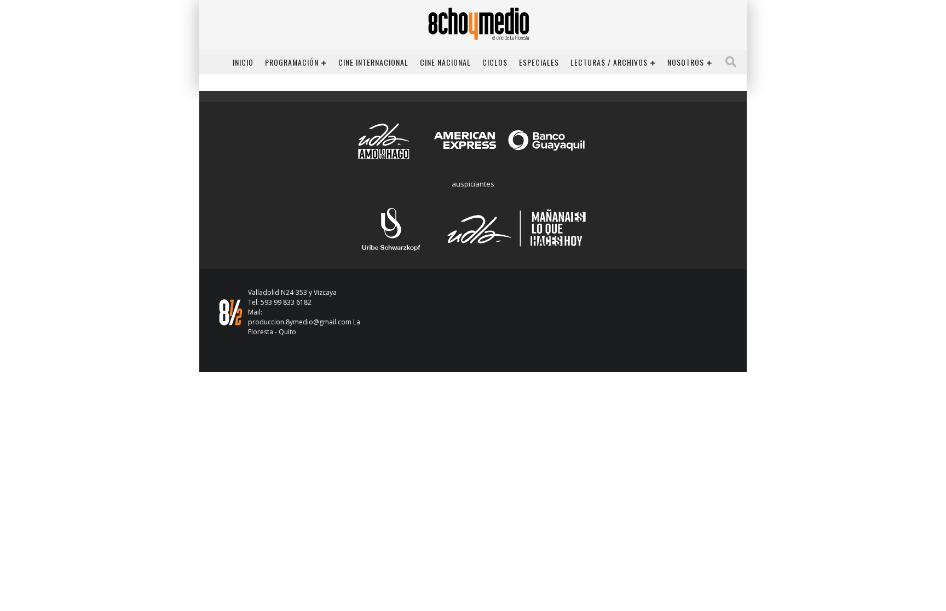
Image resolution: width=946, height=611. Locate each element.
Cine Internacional (373, 62)
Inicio (243, 62)
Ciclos (494, 62)
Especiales (539, 62)
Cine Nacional (445, 62)
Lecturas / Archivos (609, 62)
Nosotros (685, 62)
